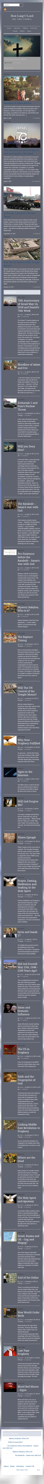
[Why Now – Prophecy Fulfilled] (10, 740)
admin (21, 314)
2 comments (17, 63)
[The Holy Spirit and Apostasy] (10, 1198)
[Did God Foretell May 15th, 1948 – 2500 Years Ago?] (10, 964)
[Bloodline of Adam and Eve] (22, 89)
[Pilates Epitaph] (10, 838)
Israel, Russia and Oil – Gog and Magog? (28, 1239)
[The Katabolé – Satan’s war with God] (10, 504)
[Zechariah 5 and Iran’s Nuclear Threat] (22, 199)
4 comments (27, 1207)
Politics (22, 31)
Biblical (25, 28)
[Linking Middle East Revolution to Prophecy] (10, 1125)
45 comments (29, 897)
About (29, 31)
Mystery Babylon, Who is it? (19, 1438)
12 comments (25, 1058)
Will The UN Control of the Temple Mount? (27, 691)
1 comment (28, 810)
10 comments (25, 570)
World (15, 31)
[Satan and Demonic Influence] (10, 1008)
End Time (34, 28)
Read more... (9, 68)
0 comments (36, 118)
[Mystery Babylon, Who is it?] (10, 608)
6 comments (24, 781)
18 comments (36, 181)
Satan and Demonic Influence (24, 1011)
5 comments (24, 976)
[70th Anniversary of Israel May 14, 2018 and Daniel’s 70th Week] (22, 136)
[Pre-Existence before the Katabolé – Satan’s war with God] (10, 552)
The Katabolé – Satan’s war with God (28, 507)
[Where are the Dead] (10, 1158)
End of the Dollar (28, 1277)
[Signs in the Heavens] (10, 772)
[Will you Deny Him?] (10, 447)
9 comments (24, 616)
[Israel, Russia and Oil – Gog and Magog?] (10, 1236)
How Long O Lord (22, 16)
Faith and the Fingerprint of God (26, 1080)
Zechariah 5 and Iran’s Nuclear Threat (27, 406)
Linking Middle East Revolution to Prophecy (29, 1128)
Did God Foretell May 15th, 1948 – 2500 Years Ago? (28, 967)
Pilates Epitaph (27, 837)
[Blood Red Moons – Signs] (10, 1387)
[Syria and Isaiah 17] (10, 932)
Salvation (17, 28)
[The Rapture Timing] (10, 637)
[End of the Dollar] (10, 1278)
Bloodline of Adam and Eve (17, 103)
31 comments (25, 516)
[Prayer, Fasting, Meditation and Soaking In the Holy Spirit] (10, 881)
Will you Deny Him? (15, 59)
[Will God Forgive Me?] (10, 802)
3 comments (36, 233)
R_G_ (38, 1470)
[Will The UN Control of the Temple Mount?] (22, 249)
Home (9, 28)
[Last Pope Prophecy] (10, 1351)
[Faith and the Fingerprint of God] (10, 1077)
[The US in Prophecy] (10, 1049)
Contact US (29, 1466)
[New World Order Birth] (10, 1313)
